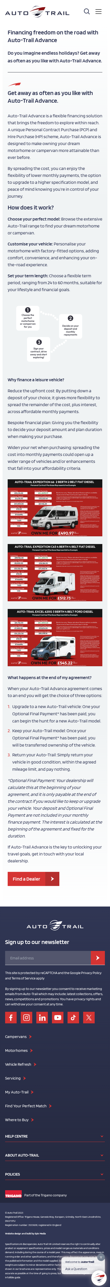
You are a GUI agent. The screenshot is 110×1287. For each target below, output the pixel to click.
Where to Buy (17, 1119)
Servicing (13, 1078)
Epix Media (40, 1233)
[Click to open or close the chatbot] (99, 1278)
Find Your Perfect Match (26, 1105)
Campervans (16, 1036)
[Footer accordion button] (102, 1136)
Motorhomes (16, 1050)
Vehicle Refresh (18, 1064)
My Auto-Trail (16, 1092)
